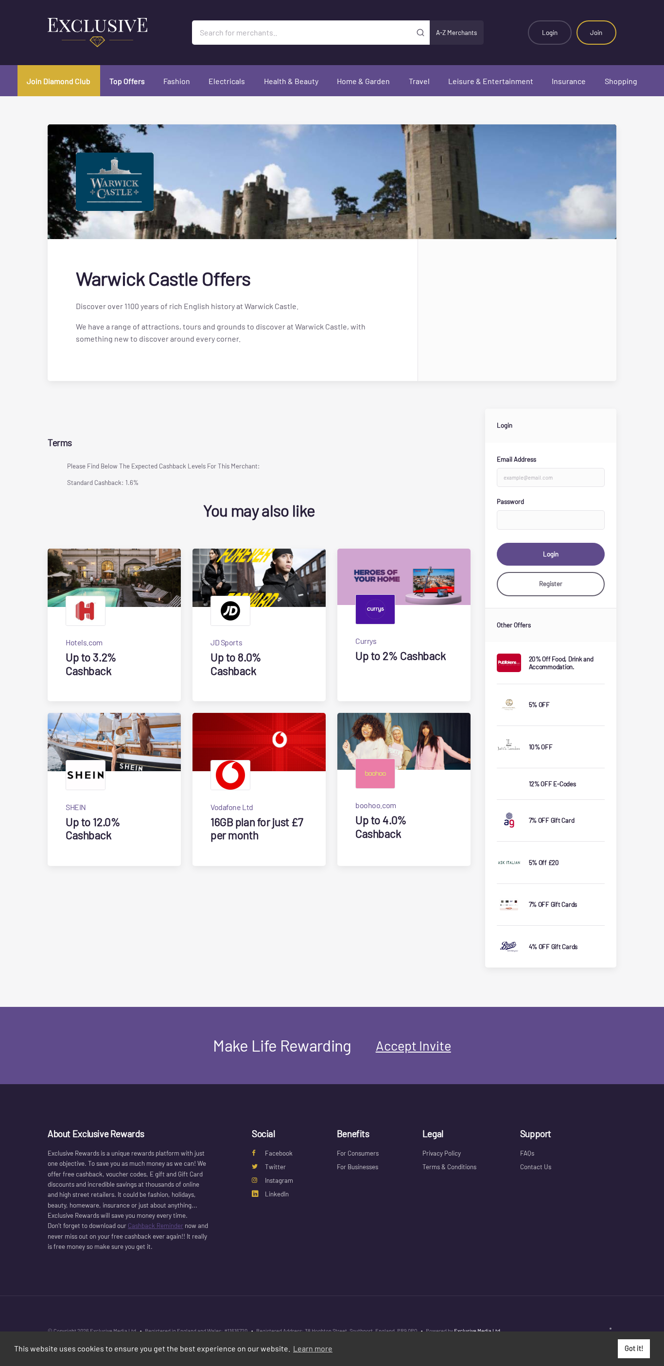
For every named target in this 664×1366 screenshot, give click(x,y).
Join (596, 32)
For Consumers (358, 1153)
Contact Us (535, 1167)
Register (550, 584)
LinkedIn (277, 1194)
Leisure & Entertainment (490, 81)
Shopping (621, 81)
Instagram (279, 1180)
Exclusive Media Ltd (477, 1331)
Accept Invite (413, 1045)
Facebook (279, 1153)
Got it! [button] (634, 1348)
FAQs (527, 1153)
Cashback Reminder (155, 1225)
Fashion (176, 81)
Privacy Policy (441, 1153)
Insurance (569, 81)
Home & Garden (363, 81)
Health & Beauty (291, 81)
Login (550, 32)
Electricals (227, 81)
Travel (419, 81)
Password (510, 501)
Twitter (275, 1167)
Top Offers (127, 81)
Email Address (516, 459)
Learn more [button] (312, 1348)
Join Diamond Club (58, 81)
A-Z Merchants (456, 32)
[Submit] (421, 32)
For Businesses (357, 1167)
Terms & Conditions (449, 1167)
